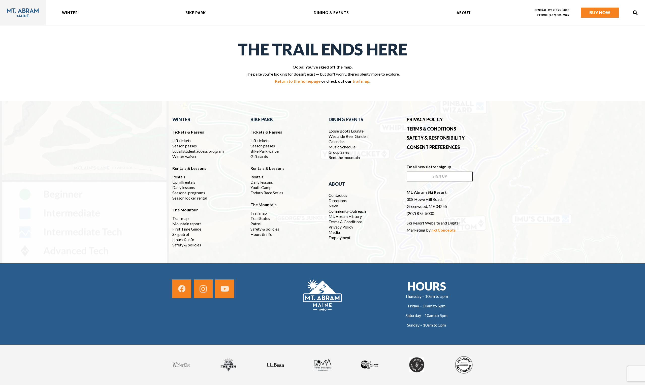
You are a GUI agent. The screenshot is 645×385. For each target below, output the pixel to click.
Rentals (178, 176)
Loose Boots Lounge (346, 131)
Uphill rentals (183, 182)
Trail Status (260, 218)
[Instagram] (203, 288)
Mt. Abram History (345, 216)
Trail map (180, 218)
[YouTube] (224, 288)
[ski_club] (369, 365)
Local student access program (198, 151)
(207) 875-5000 (558, 10)
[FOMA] (322, 365)
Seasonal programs (188, 192)
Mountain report (186, 223)
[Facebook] (181, 288)
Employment (339, 237)
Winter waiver (184, 156)
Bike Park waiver (265, 151)
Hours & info (183, 239)
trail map (360, 81)
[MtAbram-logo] (23, 12)
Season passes (184, 145)
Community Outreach (347, 211)
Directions (338, 200)
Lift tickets (181, 140)
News (334, 205)
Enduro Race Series (266, 192)
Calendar (336, 141)
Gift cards (259, 156)
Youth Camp (261, 187)
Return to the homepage (297, 81)
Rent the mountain (344, 157)
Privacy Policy (341, 226)
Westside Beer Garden (348, 136)
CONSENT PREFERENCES (433, 147)
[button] (81, 13)
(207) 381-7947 (559, 15)
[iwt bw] (417, 365)
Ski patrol (180, 234)
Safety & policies (186, 244)
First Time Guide (186, 229)
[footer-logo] (322, 295)
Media (334, 232)
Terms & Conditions (346, 221)
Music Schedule (342, 146)
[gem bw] (228, 365)
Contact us (338, 195)
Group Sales (339, 152)
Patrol (255, 223)
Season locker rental (189, 198)
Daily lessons (183, 187)
